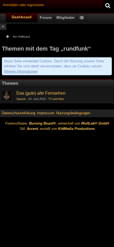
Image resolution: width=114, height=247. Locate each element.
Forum (45, 17)
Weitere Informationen (21, 71)
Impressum (45, 113)
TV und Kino (56, 98)
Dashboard (22, 17)
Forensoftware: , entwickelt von (57, 123)
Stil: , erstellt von (57, 129)
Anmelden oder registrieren (23, 5)
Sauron (21, 98)
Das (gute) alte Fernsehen (40, 93)
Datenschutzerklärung (18, 113)
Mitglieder (65, 17)
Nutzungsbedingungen (73, 113)
